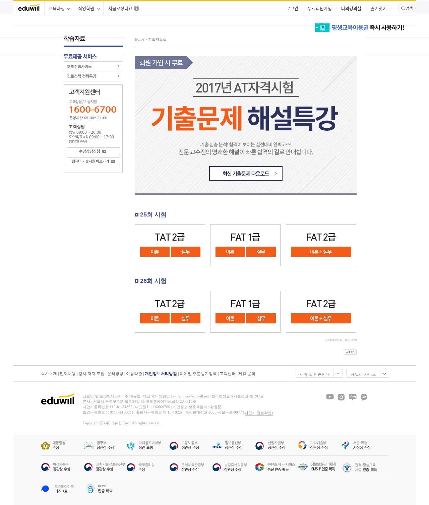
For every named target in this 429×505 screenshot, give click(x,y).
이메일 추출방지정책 (198, 373)
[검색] (407, 8)
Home (139, 39)
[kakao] (364, 397)
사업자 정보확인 (258, 413)
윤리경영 (115, 373)
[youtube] (330, 397)
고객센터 (228, 373)
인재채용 (68, 373)
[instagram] (341, 397)
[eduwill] (29, 8)
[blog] (353, 397)
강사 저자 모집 (91, 373)
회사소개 (49, 373)
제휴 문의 (246, 373)
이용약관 (134, 373)
